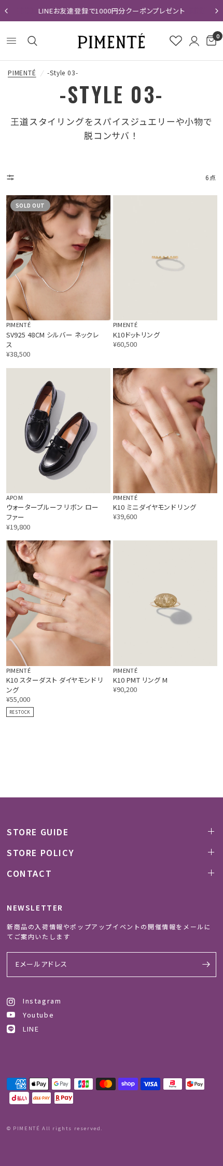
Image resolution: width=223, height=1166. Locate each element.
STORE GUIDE (38, 831)
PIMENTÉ (22, 73)
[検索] (30, 41)
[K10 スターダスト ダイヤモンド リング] (58, 603)
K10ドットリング (136, 335)
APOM (14, 497)
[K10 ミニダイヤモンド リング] (165, 430)
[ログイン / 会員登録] (194, 40)
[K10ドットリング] (165, 257)
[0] (209, 40)
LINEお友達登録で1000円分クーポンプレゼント (111, 11)
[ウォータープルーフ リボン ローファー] (58, 430)
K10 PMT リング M (140, 680)
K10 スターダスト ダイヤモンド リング (55, 685)
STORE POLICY (40, 852)
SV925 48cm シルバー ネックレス (52, 339)
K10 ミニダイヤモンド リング (155, 507)
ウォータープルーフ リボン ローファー (52, 512)
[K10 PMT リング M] (165, 603)
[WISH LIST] (176, 40)
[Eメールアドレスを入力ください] (206, 964)
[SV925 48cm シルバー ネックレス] (58, 257)
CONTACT (29, 873)
